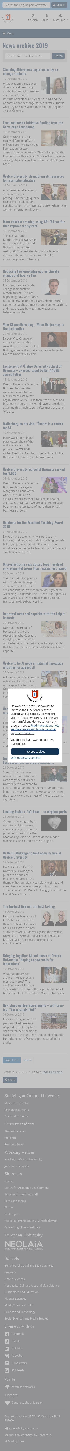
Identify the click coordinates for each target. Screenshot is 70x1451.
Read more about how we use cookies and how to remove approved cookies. (35, 729)
